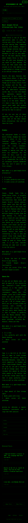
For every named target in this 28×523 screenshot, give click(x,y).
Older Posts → (19, 504)
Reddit (4, 430)
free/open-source (7, 18)
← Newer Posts (8, 504)
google (14, 18)
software (5, 21)
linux (20, 18)
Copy (3, 353)
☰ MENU (4, 10)
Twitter (5, 420)
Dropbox (15, 137)
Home (3, 13)
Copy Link (5, 434)
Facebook (5, 423)
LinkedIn (5, 427)
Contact (21, 515)
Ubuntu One (16, 292)
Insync (4, 193)
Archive (15, 515)
